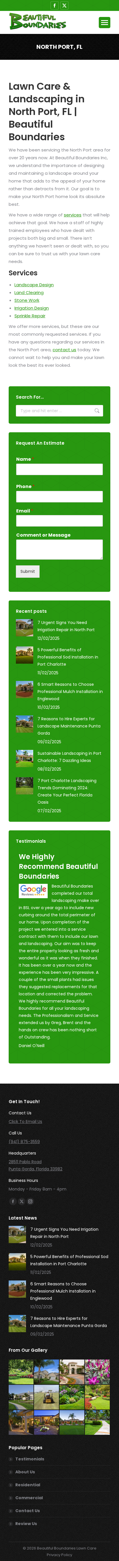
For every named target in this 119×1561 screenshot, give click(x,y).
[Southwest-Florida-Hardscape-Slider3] (47, 1422)
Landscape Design (34, 285)
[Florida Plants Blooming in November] (97, 1372)
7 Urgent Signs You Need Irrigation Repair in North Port (66, 626)
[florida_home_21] (47, 1372)
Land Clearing (29, 292)
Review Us (26, 1524)
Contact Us (27, 1511)
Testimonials (29, 1459)
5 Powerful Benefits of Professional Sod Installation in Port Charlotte (68, 657)
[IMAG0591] (47, 1397)
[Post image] (24, 627)
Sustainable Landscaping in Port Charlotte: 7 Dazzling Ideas (69, 756)
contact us (64, 350)
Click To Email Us (25, 1121)
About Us (25, 1472)
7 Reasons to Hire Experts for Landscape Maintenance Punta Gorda (69, 726)
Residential (27, 1485)
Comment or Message (43, 535)
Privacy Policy (59, 1555)
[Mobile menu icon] (104, 22)
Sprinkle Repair (29, 316)
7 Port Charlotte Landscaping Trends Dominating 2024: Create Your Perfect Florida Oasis (67, 791)
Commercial (29, 1498)
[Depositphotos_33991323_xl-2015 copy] (21, 1422)
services (72, 215)
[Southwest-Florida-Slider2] (97, 1422)
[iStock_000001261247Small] (72, 1372)
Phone (25, 487)
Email (24, 511)
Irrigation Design (31, 308)
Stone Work (26, 300)
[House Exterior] (72, 1422)
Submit (28, 571)
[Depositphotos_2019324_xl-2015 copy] (97, 1397)
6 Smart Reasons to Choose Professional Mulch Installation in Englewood (70, 691)
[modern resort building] (21, 1397)
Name (25, 459)
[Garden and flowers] (72, 1397)
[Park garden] (21, 1372)
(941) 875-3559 (24, 1142)
